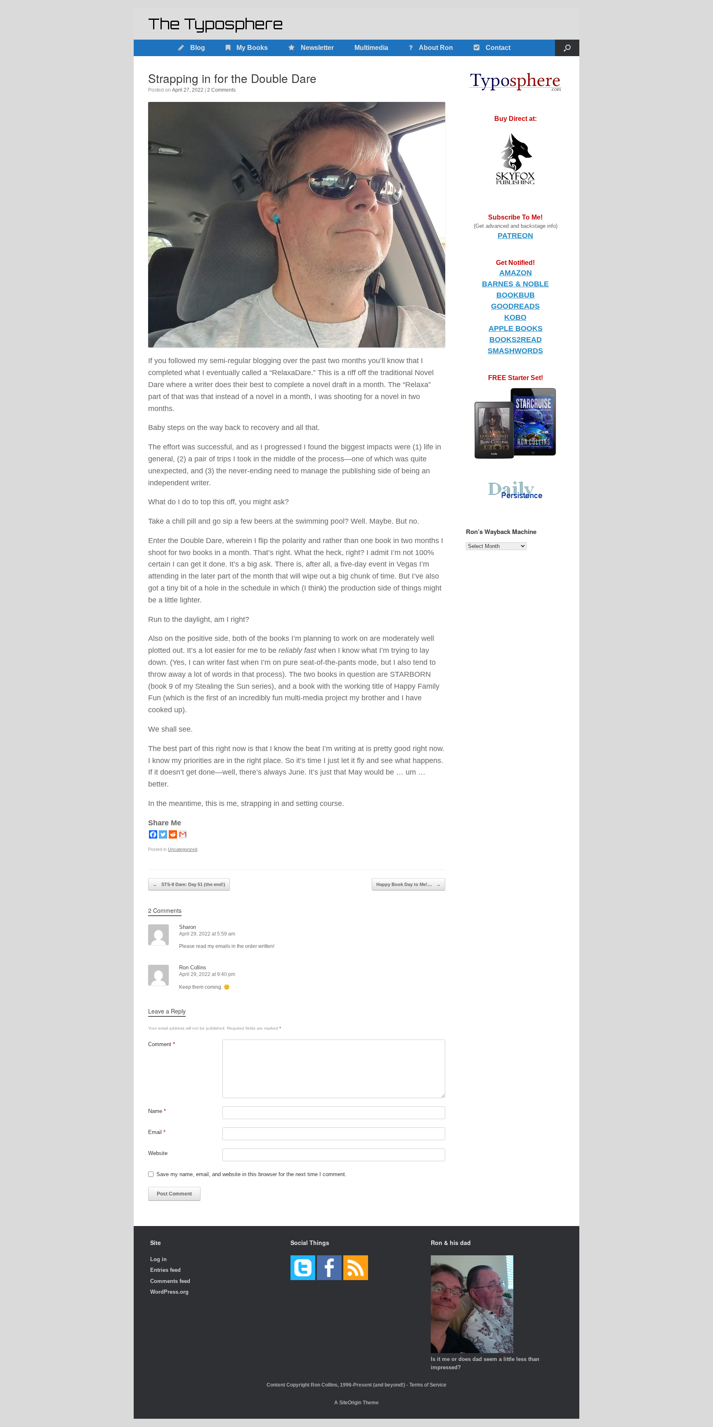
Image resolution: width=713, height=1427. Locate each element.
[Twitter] (163, 834)
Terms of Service (427, 1384)
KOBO (515, 317)
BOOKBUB (515, 295)
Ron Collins (192, 967)
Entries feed (165, 1270)
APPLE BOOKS (516, 328)
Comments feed (170, 1281)
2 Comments (221, 90)
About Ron (436, 47)
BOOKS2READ (515, 339)
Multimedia (371, 47)
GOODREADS (515, 306)
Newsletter (317, 47)
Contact (498, 47)
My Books (252, 47)
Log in (158, 1259)
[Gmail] (183, 834)
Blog (197, 47)
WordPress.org (169, 1292)
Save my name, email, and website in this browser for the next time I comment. (251, 1174)
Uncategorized (182, 849)
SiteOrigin (350, 1402)
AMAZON (515, 273)
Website (158, 1153)
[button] (567, 48)
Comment (161, 1044)
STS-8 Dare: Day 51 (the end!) (189, 884)
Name (157, 1111)
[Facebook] (153, 834)
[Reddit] (173, 834)
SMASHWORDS (515, 351)
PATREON (515, 236)
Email (156, 1132)
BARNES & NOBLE (515, 284)
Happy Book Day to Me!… (408, 884)
